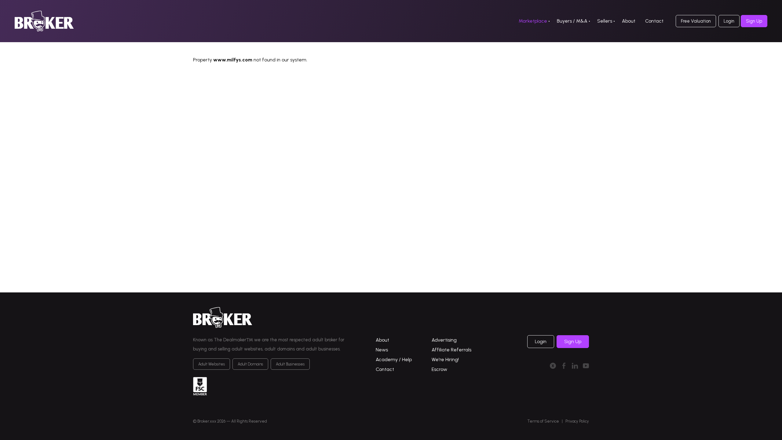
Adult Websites (211, 364)
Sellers (604, 21)
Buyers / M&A (572, 21)
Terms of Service (543, 421)
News (382, 350)
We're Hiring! (445, 359)
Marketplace (533, 21)
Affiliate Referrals (451, 350)
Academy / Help (394, 359)
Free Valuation (696, 21)
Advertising (444, 340)
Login (729, 21)
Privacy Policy (577, 421)
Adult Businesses (290, 364)
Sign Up (754, 21)
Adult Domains (250, 364)
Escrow (439, 369)
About (628, 21)
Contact (654, 21)
